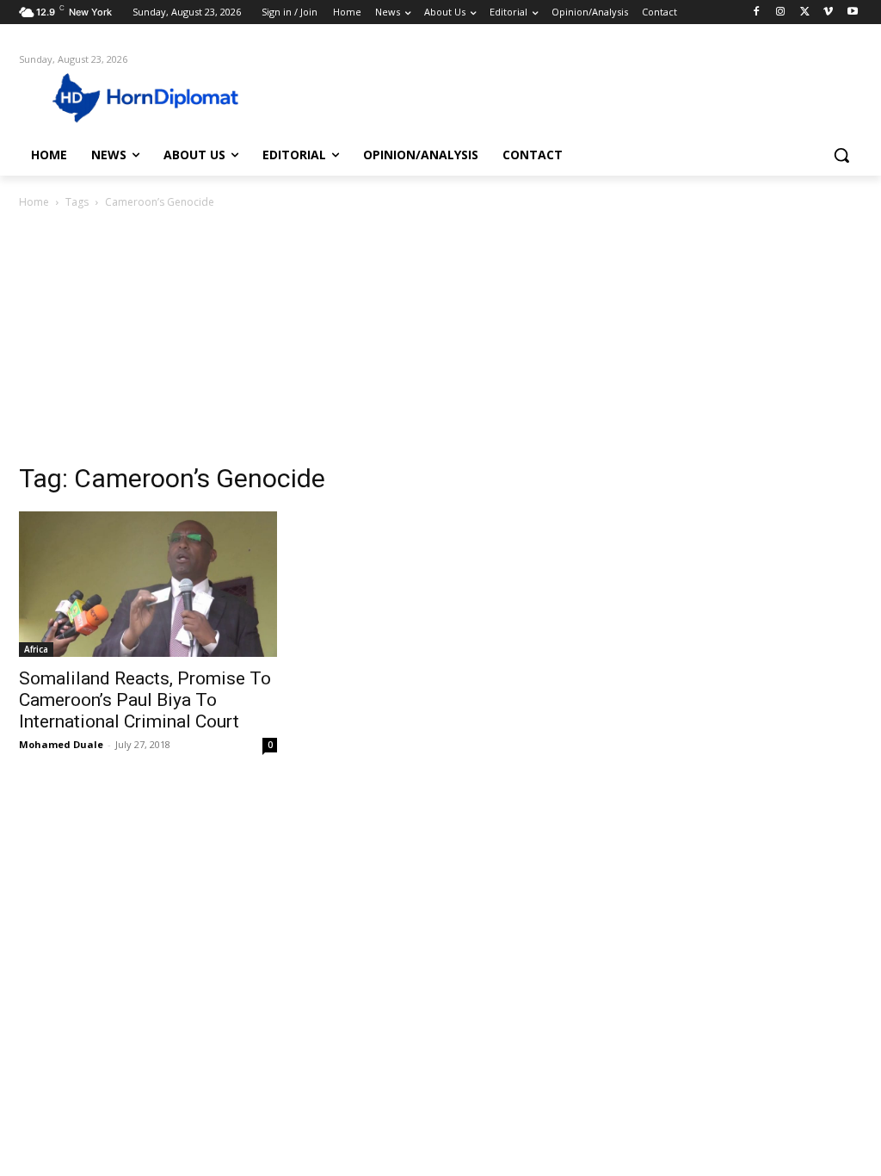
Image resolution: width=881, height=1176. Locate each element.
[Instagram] (781, 12)
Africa (36, 649)
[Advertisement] (440, 340)
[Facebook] (757, 12)
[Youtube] (852, 12)
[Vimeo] (828, 12)
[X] (805, 12)
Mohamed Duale (61, 744)
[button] (841, 155)
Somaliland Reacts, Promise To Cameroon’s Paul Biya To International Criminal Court (145, 700)
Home (34, 202)
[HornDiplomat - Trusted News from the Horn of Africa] (120, 96)
